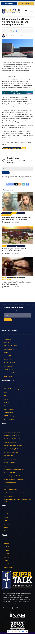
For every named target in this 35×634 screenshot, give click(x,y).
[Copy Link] (13, 31)
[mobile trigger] (26, 11)
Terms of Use (17, 176)
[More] (19, 31)
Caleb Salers (7, 253)
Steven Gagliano (11, 36)
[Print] (16, 31)
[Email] (11, 31)
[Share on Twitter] (8, 31)
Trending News (7, 214)
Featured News (7, 148)
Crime (14, 212)
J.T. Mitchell (7, 222)
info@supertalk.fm (15, 608)
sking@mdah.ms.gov (16, 106)
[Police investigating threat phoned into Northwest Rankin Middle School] (17, 235)
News (23, 148)
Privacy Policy (11, 177)
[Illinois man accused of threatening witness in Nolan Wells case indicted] (17, 266)
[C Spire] (17, 92)
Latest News (16, 148)
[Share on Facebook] (6, 31)
